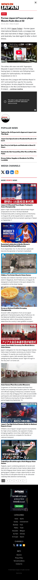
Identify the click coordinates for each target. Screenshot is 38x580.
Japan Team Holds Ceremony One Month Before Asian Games (18, 346)
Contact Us (19, 564)
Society (16, 522)
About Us (19, 555)
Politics (16, 528)
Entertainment (24, 522)
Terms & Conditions (19, 561)
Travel (21, 528)
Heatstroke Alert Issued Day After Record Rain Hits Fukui (18, 153)
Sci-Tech (15, 534)
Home (16, 519)
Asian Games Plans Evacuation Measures (15, 385)
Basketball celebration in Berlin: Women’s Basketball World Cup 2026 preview (15, 245)
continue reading (16, 89)
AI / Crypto (15, 537)
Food (21, 525)
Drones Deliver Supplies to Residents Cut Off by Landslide (17, 159)
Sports (22, 519)
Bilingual (22, 531)
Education (15, 531)
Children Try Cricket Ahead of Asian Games (16, 275)
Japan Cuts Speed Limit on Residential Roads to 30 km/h (18, 140)
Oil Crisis (22, 534)
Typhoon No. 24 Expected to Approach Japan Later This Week (19, 133)
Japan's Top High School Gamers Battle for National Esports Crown (19, 425)
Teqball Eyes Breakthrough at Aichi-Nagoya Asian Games (18, 462)
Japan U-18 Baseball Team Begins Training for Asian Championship (17, 206)
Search (22, 537)
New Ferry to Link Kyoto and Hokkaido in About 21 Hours (18, 146)
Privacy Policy (19, 558)
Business (15, 525)
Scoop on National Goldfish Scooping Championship (14, 309)
